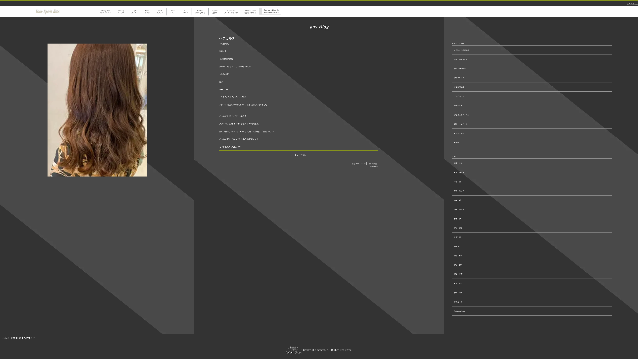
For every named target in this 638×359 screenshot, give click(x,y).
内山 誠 (457, 200)
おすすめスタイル (359, 163)
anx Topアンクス (121, 11)
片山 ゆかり (459, 172)
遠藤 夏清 (458, 255)
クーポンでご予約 (298, 155)
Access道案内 (214, 11)
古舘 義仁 (458, 181)
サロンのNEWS (460, 68)
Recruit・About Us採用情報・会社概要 (271, 11)
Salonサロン (147, 11)
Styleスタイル (134, 11)
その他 (456, 142)
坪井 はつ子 (459, 191)
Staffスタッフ (159, 11)
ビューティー (459, 133)
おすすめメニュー (460, 77)
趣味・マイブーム (460, 124)
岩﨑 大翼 (458, 292)
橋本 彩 (456, 246)
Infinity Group (459, 311)
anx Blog (16, 337)
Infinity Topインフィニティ (105, 11)
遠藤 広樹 (458, 163)
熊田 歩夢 (458, 274)
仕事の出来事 (459, 87)
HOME (5, 337)
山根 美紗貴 (372, 163)
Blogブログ (185, 11)
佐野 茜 (457, 237)
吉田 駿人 (458, 265)
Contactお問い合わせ (200, 11)
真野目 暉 (458, 301)
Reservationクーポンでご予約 (230, 11)
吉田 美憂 (458, 228)
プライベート (459, 96)
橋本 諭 (457, 218)
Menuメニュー (173, 11)
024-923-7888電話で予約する (250, 11)
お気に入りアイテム (461, 115)
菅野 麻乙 (458, 283)
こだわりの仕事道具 (461, 50)
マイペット (458, 105)
